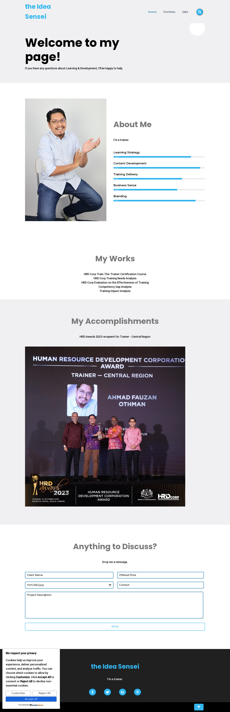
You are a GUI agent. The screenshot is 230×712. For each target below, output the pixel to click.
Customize (18, 693)
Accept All (31, 699)
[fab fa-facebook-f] (92, 692)
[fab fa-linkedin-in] (122, 692)
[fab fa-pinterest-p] (137, 692)
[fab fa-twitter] (107, 692)
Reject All (44, 693)
